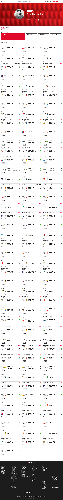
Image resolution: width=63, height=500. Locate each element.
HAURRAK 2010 (13, 480)
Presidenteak (43, 483)
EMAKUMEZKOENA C (13, 471)
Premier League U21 (13, 470)
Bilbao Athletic (13, 469)
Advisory (33, 470)
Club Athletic (33, 480)
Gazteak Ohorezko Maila (14, 474)
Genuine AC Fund (13, 486)
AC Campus (33, 473)
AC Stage (33, 474)
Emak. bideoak (3, 472)
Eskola (32, 475)
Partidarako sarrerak (24, 466)
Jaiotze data (28, 17)
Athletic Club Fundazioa (55, 477)
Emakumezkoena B (13, 468)
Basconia (12, 472)
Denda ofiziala (23, 471)
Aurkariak (43, 481)
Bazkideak (33, 478)
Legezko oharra (35, 496)
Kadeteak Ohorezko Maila (14, 477)
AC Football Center (34, 468)
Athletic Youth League (14, 473)
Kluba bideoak (3, 474)
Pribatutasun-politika (29, 496)
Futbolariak (43, 480)
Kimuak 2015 (12, 485)
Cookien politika (24, 496)
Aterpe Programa (44, 488)
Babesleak (43, 470)
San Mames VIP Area (24, 477)
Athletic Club (13, 466)
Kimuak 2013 (12, 484)
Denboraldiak (28, 19)
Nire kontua (55, 1)
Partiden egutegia (13, 487)
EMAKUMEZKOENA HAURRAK (14, 482)
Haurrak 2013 (12, 481)
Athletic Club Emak (13, 467)
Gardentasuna (44, 471)
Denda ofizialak (23, 472)
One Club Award (44, 487)
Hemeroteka (2, 468)
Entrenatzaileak (44, 484)
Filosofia (43, 467)
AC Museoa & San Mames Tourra (25, 476)
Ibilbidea (39, 19)
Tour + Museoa (23, 468)
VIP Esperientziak (23, 467)
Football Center (33, 469)
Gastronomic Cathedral (55, 476)
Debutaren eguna (52, 17)
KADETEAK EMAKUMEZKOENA (14, 478)
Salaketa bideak (44, 496)
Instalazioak (43, 469)
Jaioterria (39, 17)
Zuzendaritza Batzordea (45, 468)
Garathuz (33, 467)
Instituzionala (44, 466)
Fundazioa (53, 465)
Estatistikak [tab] (3, 27)
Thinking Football (54, 478)
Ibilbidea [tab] (7, 27)
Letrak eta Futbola (54, 479)
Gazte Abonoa (33, 479)
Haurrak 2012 (12, 479)
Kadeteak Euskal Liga (13, 476)
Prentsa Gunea (19, 496)
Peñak (32, 481)
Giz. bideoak (2, 471)
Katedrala (22, 475)
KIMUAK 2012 (12, 483)
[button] (13, 36)
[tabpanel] (31, 243)
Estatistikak (43, 482)
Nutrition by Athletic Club (55, 487)
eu (59, 1)
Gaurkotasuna (3, 466)
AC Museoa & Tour (54, 475)
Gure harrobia (34, 466)
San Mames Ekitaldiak (24, 478)
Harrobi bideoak (3, 473)
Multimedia (2, 467)
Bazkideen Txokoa (48, 1)
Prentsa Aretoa (44, 472)
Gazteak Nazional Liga (13, 475)
